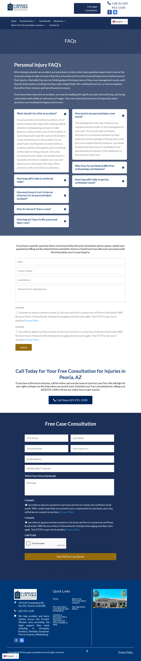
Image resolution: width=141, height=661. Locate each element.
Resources (58, 21)
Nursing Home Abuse (78, 608)
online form (78, 389)
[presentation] (46, 543)
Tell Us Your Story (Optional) (40, 475)
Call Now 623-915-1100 (72, 400)
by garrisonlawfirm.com (35, 652)
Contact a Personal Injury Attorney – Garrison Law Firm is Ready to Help (60, 620)
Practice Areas (26, 21)
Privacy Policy (31, 320)
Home (14, 21)
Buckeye (22, 631)
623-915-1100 (26, 611)
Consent (29, 500)
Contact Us (54, 25)
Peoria (21, 634)
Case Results (45, 21)
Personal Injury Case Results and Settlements (60, 609)
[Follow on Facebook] (109, 12)
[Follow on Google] (115, 12)
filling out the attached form (44, 248)
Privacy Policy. (125, 652)
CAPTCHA (30, 535)
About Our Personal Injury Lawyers (27, 25)
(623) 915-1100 (49, 389)
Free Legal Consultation (91, 8)
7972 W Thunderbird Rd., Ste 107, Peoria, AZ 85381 (32, 604)
